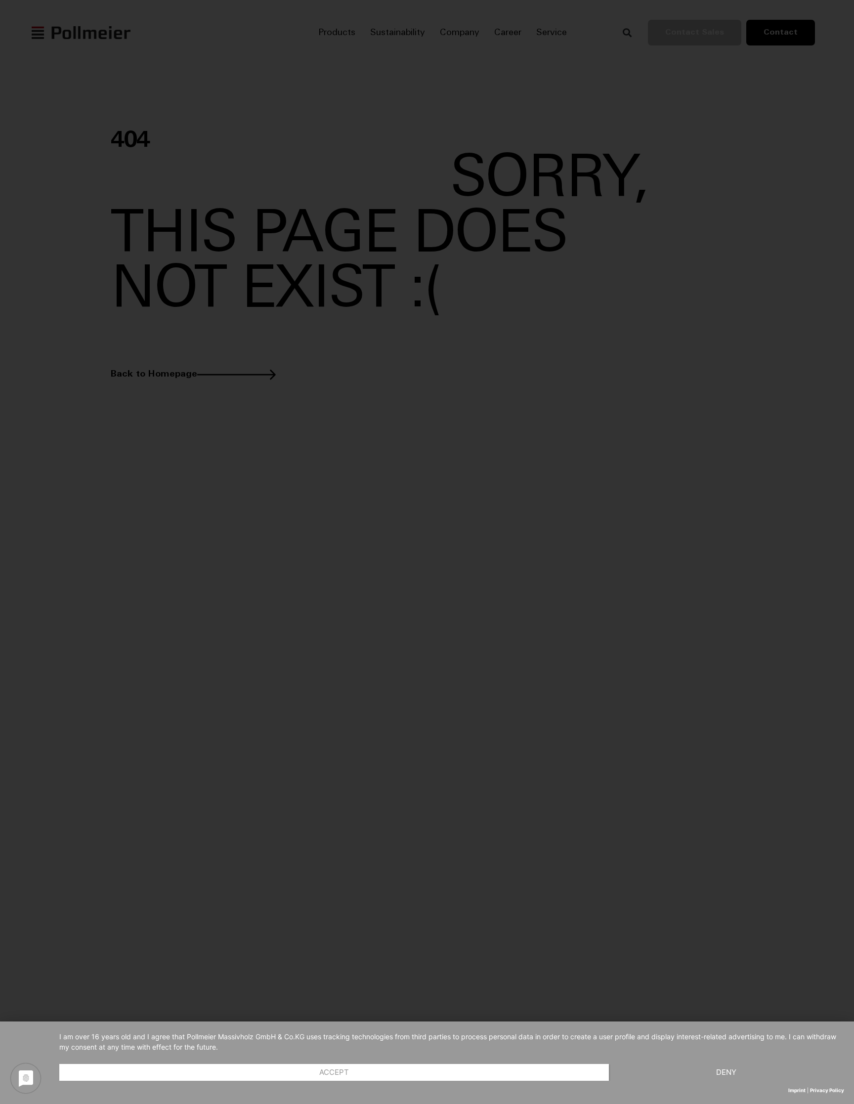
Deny (726, 1072)
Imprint (797, 1090)
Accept (334, 1072)
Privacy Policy (827, 1090)
